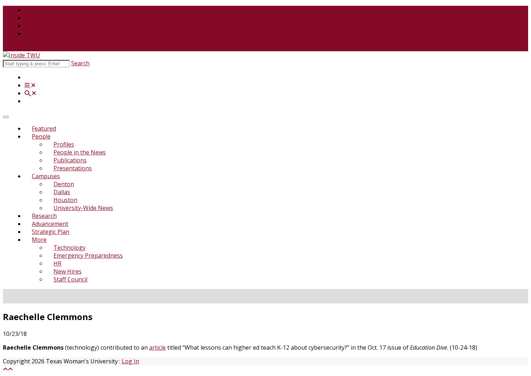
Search (80, 63)
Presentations (72, 168)
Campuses (46, 176)
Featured (44, 128)
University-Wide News (83, 208)
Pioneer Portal (44, 26)
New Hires (67, 271)
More (39, 240)
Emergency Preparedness (88, 255)
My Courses (41, 18)
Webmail (36, 34)
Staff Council (70, 279)
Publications (70, 160)
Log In (130, 361)
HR (57, 263)
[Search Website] (30, 93)
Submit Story (20, 47)
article (157, 347)
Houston (65, 200)
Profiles (63, 144)
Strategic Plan (50, 232)
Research (44, 216)
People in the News (79, 152)
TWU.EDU (38, 10)
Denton (63, 184)
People (41, 136)
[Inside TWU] (21, 55)
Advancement (50, 224)
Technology (69, 248)
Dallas (61, 192)
